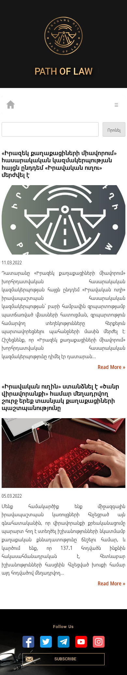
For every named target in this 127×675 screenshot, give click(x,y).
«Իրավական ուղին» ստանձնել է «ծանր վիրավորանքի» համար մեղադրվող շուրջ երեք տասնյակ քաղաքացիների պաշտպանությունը (60, 397)
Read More (110, 367)
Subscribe (65, 658)
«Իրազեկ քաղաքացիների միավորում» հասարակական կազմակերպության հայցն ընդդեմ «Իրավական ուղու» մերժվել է (59, 163)
